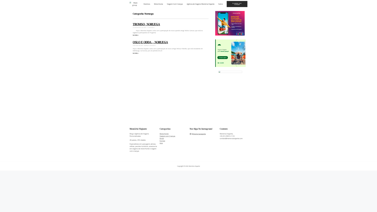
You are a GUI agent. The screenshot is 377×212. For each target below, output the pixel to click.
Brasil (162, 138)
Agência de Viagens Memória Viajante (200, 4)
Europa (162, 141)
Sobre (220, 4)
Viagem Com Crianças (175, 4)
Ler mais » (135, 35)
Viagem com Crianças (167, 136)
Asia (161, 143)
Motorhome (158, 4)
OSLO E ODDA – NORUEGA (150, 42)
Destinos (147, 4)
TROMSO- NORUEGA (146, 24)
